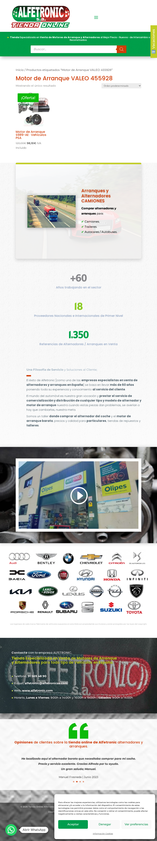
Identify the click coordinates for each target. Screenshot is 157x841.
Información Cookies (103, 833)
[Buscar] (121, 49)
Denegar (105, 824)
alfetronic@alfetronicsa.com (46, 683)
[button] (11, 830)
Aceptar (73, 824)
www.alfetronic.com (37, 690)
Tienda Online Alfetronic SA (43, 806)
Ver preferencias (136, 824)
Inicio (20, 70)
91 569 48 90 (37, 676)
